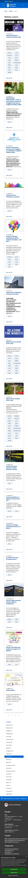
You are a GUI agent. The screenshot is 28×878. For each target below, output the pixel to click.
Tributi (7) (8, 785)
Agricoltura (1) (9, 725)
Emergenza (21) (9, 751)
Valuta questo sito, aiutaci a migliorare (15, 798)
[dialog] (14, 867)
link (1, 866)
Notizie (10, 11)
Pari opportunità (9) (10, 765)
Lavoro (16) (8, 756)
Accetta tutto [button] (14, 869)
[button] (14, 875)
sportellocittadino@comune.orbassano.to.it (18, 839)
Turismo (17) (9, 788)
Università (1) (9, 791)
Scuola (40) (8, 774)
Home (5, 11)
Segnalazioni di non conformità (12, 854)
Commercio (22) (9, 739)
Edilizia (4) (8, 748)
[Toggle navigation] (3, 5)
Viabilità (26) (9, 794)
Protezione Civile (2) (10, 771)
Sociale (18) (8, 779)
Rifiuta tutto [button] (14, 872)
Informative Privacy (9, 850)
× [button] (26, 857)
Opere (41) (8, 762)
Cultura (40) (9, 745)
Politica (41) (9, 768)
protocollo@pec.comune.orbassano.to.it (16, 840)
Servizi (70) (8, 777)
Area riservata (8, 852)
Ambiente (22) (9, 728)
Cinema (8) (8, 736)
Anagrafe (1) (9, 731)
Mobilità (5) (8, 759)
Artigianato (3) (9, 733)
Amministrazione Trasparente (11, 849)
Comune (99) (9, 742)
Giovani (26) (9, 754)
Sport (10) (8, 782)
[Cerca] (22, 5)
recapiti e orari (15, 842)
